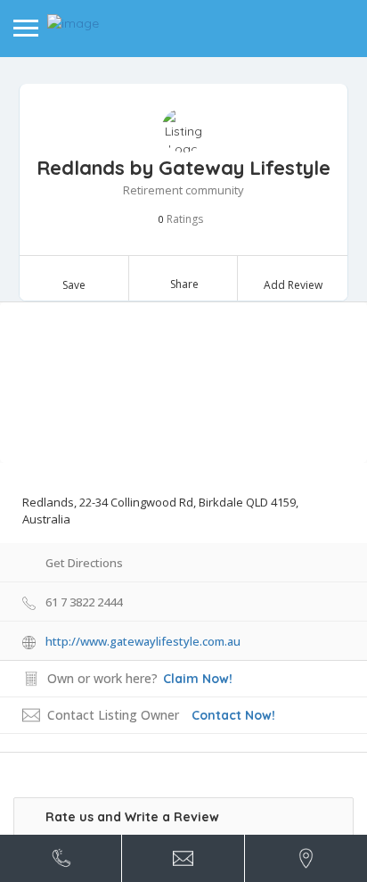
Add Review (293, 285)
